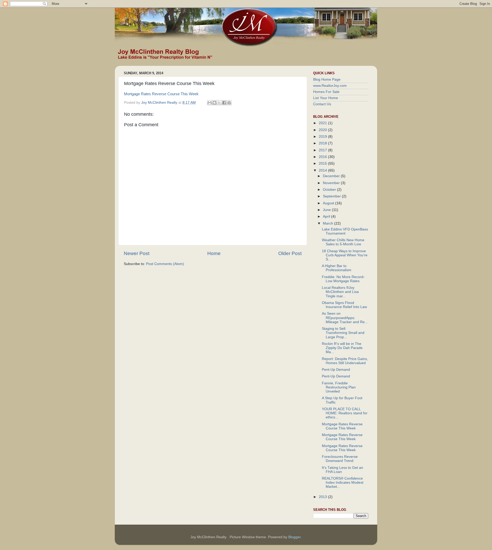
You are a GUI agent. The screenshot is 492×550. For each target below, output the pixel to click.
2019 (323, 137)
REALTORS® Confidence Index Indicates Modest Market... (342, 483)
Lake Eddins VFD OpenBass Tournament (345, 231)
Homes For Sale (326, 92)
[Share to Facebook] (224, 102)
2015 (323, 163)
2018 (323, 143)
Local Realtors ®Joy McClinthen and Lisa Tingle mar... (340, 292)
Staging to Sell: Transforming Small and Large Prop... (343, 333)
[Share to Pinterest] (229, 102)
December (332, 176)
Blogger (294, 537)
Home (214, 253)
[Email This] (209, 102)
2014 (323, 170)
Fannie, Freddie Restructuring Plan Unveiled (339, 387)
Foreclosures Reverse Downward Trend (340, 459)
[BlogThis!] (214, 102)
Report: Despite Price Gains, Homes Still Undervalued (345, 361)
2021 (323, 123)
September (332, 196)
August (329, 203)
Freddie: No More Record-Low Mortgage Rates (343, 279)
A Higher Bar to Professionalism (336, 268)
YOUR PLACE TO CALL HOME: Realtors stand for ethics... (344, 413)
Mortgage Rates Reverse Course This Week (161, 94)
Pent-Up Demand (336, 370)
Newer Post (136, 253)
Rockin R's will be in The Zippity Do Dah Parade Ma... (342, 348)
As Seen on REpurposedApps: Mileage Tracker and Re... (345, 318)
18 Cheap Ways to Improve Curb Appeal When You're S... (344, 255)
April (327, 216)
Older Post (290, 253)
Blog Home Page (327, 79)
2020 (323, 130)
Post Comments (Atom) (165, 264)
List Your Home (325, 98)
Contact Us (322, 104)
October (330, 190)
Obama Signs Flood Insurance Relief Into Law (344, 305)
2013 (323, 497)
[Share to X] (219, 102)
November (332, 183)
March (328, 223)
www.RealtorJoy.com (330, 86)
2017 (323, 150)
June (327, 210)
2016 (323, 157)
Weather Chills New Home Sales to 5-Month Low (343, 242)
